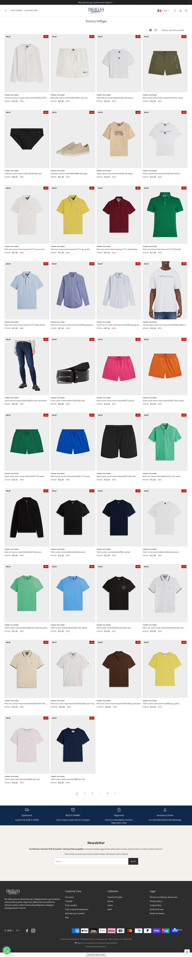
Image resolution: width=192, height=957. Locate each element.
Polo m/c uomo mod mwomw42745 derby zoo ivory (73, 703)
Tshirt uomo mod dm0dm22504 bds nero (68, 552)
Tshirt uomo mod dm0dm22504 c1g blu (113, 552)
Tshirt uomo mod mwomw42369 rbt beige (114, 173)
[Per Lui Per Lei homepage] (96, 10)
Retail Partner (101, 946)
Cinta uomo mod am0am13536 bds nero (68, 400)
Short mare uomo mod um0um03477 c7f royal (70, 476)
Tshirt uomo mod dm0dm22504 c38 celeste (69, 627)
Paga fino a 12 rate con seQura (92, 2)
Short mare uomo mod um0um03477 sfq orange (163, 400)
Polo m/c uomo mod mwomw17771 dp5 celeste (24, 324)
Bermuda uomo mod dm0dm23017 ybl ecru (69, 97)
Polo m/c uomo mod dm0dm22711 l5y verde (161, 476)
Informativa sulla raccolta (96, 955)
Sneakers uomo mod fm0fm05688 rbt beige (69, 173)
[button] (5, 10)
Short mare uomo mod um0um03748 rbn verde (163, 97)
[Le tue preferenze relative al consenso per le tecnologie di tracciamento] (187, 952)
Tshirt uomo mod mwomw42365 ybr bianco (161, 173)
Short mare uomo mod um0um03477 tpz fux (115, 400)
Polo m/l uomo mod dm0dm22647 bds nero (22, 552)
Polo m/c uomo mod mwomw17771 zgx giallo (70, 249)
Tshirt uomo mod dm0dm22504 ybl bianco (161, 552)
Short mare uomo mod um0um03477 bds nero (116, 476)
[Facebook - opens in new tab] (27, 931)
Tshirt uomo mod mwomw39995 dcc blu (68, 779)
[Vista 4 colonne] (151, 30)
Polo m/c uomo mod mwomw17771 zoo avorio (24, 249)
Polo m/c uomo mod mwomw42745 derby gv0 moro (119, 703)
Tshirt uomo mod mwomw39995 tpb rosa (22, 779)
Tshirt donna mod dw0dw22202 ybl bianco (115, 97)
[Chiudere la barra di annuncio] (189, 2)
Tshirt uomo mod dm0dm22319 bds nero (114, 627)
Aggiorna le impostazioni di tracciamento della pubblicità (97, 943)
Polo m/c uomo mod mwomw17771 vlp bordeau (117, 249)
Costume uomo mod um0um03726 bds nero (23, 173)
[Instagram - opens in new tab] (33, 931)
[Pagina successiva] (115, 793)
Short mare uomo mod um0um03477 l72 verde (24, 476)
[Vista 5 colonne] (156, 30)
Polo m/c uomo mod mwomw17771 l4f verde (162, 249)
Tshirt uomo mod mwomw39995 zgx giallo (161, 703)
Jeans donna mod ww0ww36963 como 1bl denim (25, 400)
